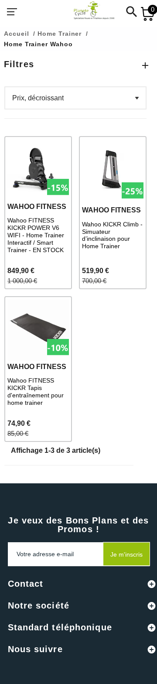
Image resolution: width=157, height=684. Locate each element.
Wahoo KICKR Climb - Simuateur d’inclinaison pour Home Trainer (112, 235)
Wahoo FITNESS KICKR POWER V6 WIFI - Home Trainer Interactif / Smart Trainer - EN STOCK (35, 235)
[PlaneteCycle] (85, 12)
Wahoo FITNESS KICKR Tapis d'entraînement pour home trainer (35, 391)
